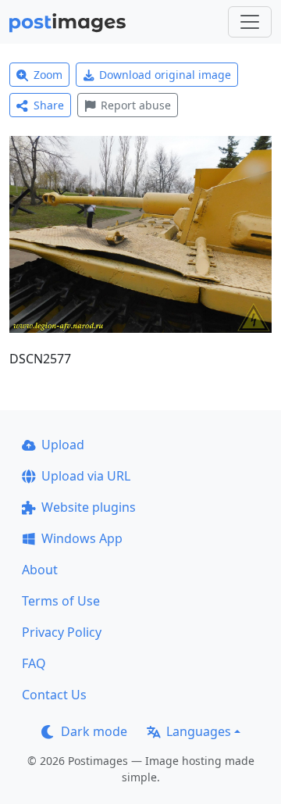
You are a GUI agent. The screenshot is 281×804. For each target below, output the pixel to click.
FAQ (34, 663)
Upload (62, 444)
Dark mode (94, 731)
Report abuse (136, 105)
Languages (198, 731)
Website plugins (88, 507)
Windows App (82, 538)
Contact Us (54, 694)
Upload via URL (85, 475)
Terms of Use (61, 600)
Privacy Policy (61, 632)
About (40, 569)
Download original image (165, 74)
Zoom (48, 74)
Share (49, 105)
